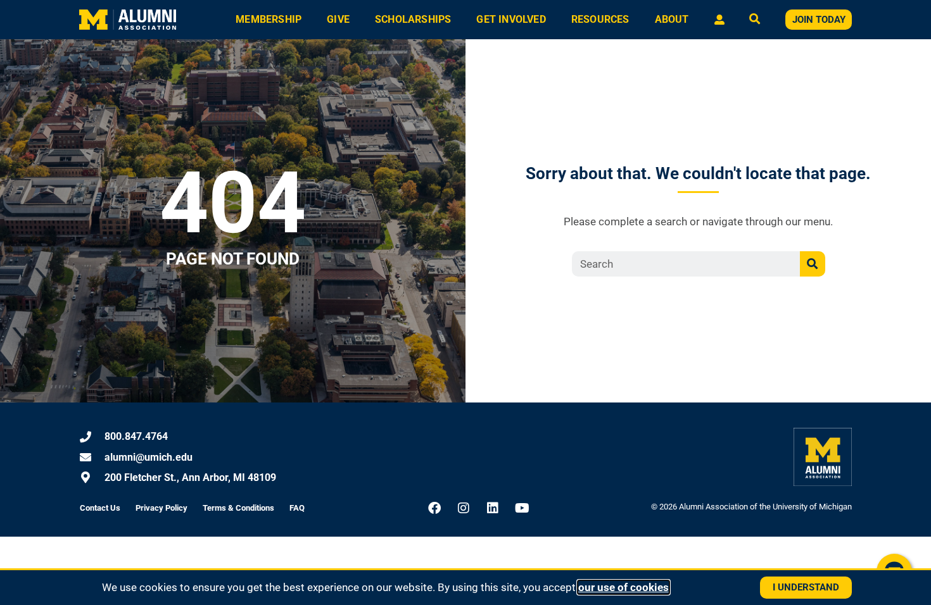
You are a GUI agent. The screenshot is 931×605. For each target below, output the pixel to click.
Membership (268, 19)
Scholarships (413, 19)
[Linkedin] (492, 508)
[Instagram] (463, 508)
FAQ (297, 508)
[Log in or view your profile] (719, 19)
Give (338, 19)
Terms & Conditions (238, 508)
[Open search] (755, 20)
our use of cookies (623, 587)
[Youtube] (522, 508)
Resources (600, 19)
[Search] (812, 264)
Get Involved (510, 19)
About (672, 19)
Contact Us (100, 508)
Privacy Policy (161, 508)
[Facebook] (434, 508)
